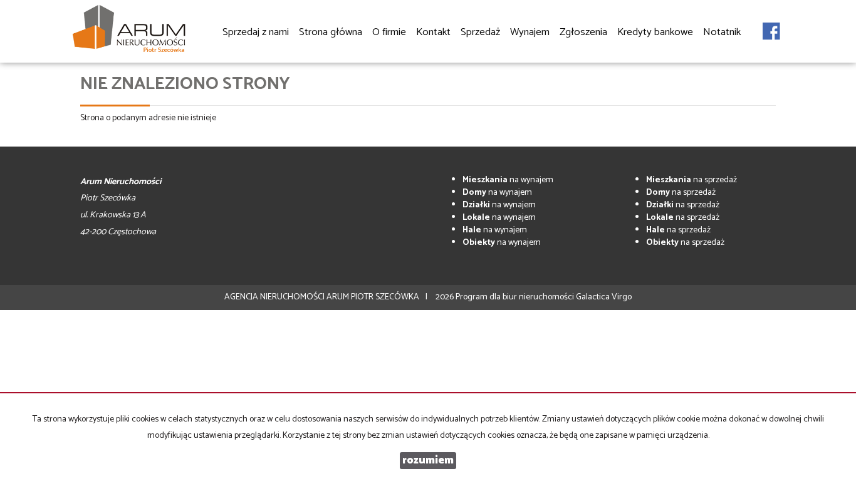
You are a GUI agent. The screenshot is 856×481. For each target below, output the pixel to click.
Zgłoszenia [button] (583, 32)
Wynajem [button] (530, 32)
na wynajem (507, 180)
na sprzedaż (691, 180)
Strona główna (330, 32)
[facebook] (771, 24)
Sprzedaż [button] (480, 32)
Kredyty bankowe (655, 32)
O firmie (389, 32)
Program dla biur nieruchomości (516, 297)
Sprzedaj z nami (255, 32)
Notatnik (722, 32)
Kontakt (433, 32)
